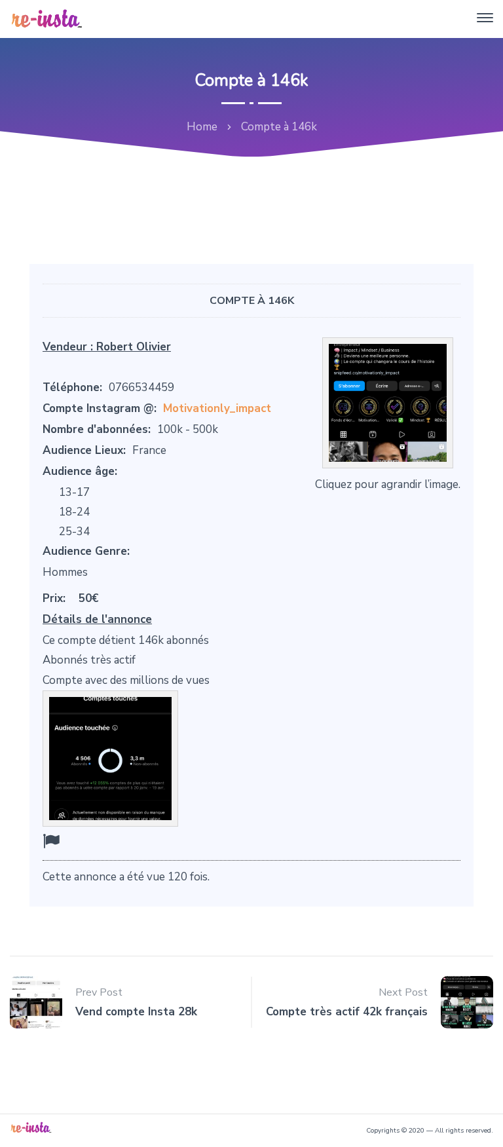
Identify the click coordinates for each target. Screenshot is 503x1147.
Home (202, 126)
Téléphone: (72, 387)
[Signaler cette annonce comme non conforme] (51, 841)
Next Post (403, 992)
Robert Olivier (133, 346)
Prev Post (98, 992)
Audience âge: (80, 471)
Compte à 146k (252, 300)
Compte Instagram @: (100, 408)
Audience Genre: (86, 551)
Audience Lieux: (84, 450)
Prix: (54, 598)
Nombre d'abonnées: (97, 429)
